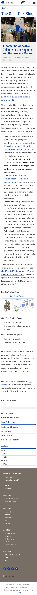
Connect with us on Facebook (4, 568)
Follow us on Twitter (16, 568)
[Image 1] (8, 576)
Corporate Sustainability (11, 499)
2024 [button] (5, 457)
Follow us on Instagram (8, 568)
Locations (7, 542)
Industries (7, 483)
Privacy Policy (19, 587)
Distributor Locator (10, 539)
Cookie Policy (27, 587)
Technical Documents (11, 480)
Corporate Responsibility (10, 440)
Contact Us (8, 536)
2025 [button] (5, 454)
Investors (7, 515)
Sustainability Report (10, 501)
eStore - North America (11, 555)
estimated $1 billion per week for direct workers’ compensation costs (18, 178)
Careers (7, 512)
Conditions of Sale (10, 533)
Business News (6, 435)
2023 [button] (5, 460)
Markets (7, 486)
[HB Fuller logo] (8, 2)
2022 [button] (5, 464)
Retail (6, 558)
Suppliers (7, 523)
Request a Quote (9, 544)
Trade (6, 560)
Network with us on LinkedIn (12, 568)
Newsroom (8, 517)
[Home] (3, 8)
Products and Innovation (11, 417)
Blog (6, 8)
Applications (8, 488)
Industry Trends (6, 431)
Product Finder (9, 477)
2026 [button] (5, 450)
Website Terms (10, 587)
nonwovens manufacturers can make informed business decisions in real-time (16, 97)
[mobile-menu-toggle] (34, 2)
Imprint (7, 590)
